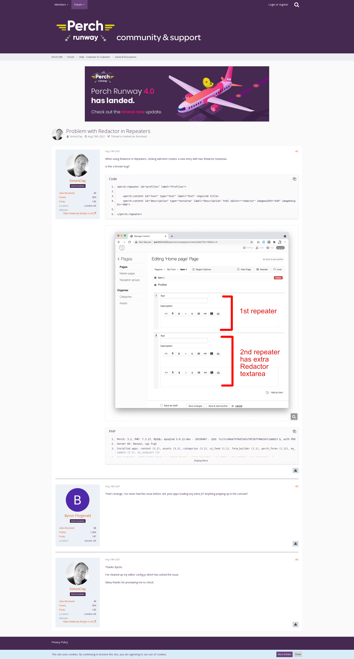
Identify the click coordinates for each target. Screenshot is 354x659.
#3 (297, 559)
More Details (284, 654)
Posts (62, 201)
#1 (297, 151)
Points (62, 197)
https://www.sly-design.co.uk (78, 213)
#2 (297, 486)
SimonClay (76, 136)
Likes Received (66, 193)
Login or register (278, 4)
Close (298, 654)
